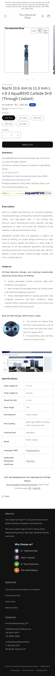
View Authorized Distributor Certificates (22, 589)
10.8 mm (37, 118)
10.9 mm (8, 124)
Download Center (13, 595)
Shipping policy (41, 670)
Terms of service (28, 670)
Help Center (10, 601)
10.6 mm (8, 118)
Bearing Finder (11, 607)
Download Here (33, 450)
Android (36, 488)
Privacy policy (15, 670)
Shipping (5, 108)
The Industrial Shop (17, 666)
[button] (5, 16)
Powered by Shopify (31, 666)
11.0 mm (23, 124)
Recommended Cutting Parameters (21, 484)
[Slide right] (33, 80)
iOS (29, 488)
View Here (30, 461)
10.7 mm (23, 118)
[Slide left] (22, 80)
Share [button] (7, 496)
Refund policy (45, 666)
